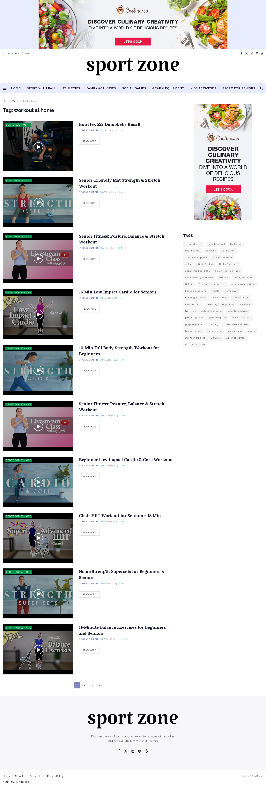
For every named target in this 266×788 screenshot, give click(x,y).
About (15, 53)
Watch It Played (235, 338)
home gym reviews (196, 297)
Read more (91, 141)
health (216, 291)
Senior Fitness (193, 331)
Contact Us (36, 776)
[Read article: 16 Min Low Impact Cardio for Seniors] (38, 314)
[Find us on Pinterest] (257, 53)
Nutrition (190, 311)
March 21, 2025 (110, 360)
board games (193, 251)
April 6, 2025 (109, 248)
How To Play (220, 297)
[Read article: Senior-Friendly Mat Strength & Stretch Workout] (38, 202)
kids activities (241, 297)
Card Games (229, 251)
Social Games (134, 88)
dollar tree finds (222, 257)
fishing (189, 284)
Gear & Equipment (168, 88)
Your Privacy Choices (16, 781)
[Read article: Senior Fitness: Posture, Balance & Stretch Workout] (38, 258)
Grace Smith (90, 130)
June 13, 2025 (109, 130)
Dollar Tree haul (228, 264)
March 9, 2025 (109, 521)
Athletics (71, 88)
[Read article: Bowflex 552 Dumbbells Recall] (38, 146)
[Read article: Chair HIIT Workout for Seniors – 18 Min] (38, 538)
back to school (216, 244)
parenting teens (194, 317)
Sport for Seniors (238, 88)
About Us (20, 776)
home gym (231, 291)
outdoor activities (211, 311)
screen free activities (236, 324)
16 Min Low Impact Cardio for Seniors (117, 292)
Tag (14, 101)
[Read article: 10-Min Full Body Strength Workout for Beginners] (38, 370)
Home (6, 53)
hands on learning (196, 291)
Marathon (245, 304)
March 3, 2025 (109, 583)
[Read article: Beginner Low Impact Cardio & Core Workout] (38, 482)
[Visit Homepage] (133, 70)
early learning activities (199, 277)
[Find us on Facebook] (241, 53)
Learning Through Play (220, 304)
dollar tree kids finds (227, 271)
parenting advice (237, 311)
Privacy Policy (55, 776)
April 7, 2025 (109, 192)
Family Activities (101, 88)
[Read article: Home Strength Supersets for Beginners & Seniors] (38, 593)
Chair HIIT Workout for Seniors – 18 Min (120, 515)
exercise (223, 277)
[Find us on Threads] (262, 53)
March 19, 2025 (110, 415)
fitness (203, 284)
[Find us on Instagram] (252, 53)
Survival (216, 338)
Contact (26, 53)
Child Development (196, 257)
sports (251, 331)
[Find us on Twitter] (246, 53)
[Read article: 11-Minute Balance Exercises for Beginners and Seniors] (38, 649)
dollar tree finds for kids (199, 264)
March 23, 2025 (110, 298)
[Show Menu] (4, 88)
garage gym (219, 284)
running (213, 324)
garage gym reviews (243, 284)
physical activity (241, 317)
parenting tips (217, 317)
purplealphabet (194, 324)
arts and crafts (194, 244)
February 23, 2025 (112, 639)
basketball (236, 244)
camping (211, 251)
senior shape (214, 331)
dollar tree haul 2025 (197, 271)
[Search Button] (261, 88)
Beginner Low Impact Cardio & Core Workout (125, 459)
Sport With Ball (41, 88)
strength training (195, 338)
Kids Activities (203, 88)
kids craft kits (193, 304)
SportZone (256, 776)
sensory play (235, 331)
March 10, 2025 (110, 465)
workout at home (28, 101)
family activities (243, 277)
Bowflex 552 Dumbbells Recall (109, 124)
